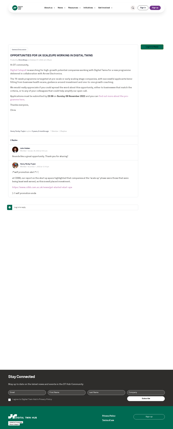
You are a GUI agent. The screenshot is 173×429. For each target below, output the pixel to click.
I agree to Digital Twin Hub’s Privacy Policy (32, 399)
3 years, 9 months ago (40, 131)
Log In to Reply (152, 47)
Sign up (155, 8)
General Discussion (19, 50)
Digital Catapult (18, 70)
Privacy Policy (108, 416)
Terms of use (108, 420)
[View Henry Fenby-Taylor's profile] (15, 165)
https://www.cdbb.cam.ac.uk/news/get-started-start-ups (42, 187)
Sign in (143, 8)
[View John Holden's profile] (15, 150)
